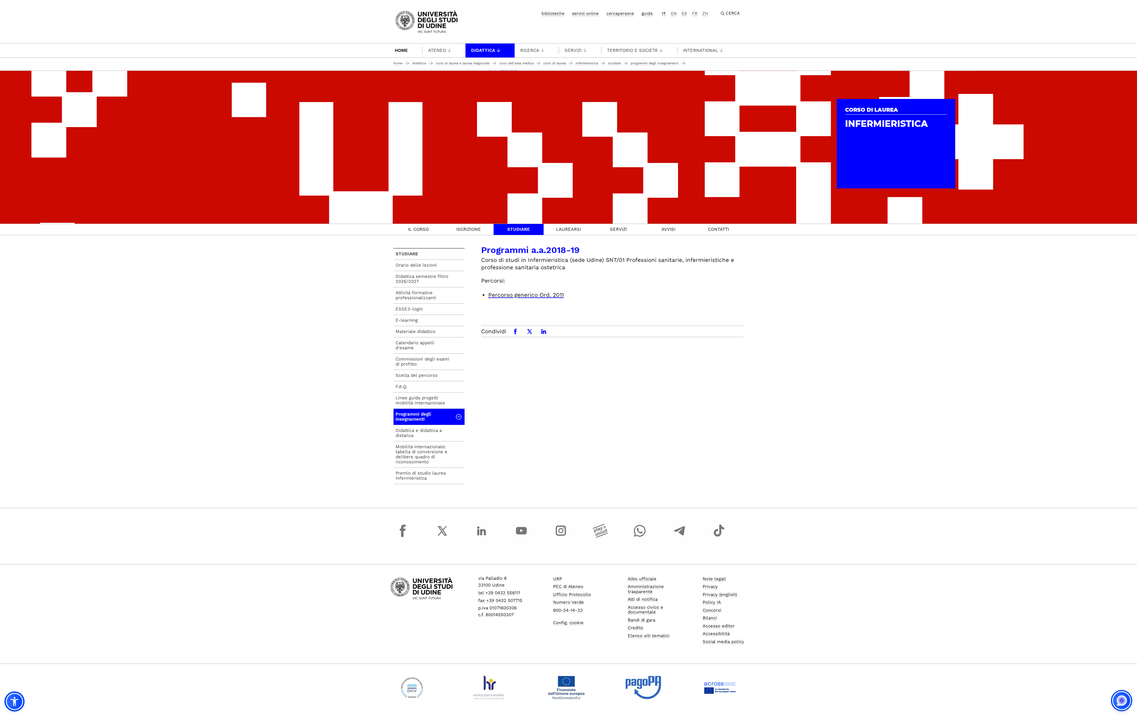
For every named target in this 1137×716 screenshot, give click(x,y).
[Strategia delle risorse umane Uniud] (489, 687)
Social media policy (723, 641)
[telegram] (679, 536)
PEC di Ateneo (568, 586)
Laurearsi (568, 229)
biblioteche (553, 13)
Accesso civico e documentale (645, 610)
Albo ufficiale (642, 579)
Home (401, 50)
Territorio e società (632, 50)
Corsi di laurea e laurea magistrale (462, 63)
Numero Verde (568, 602)
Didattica (483, 50)
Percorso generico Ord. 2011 (526, 294)
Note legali (714, 579)
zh (705, 13)
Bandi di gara (641, 620)
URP (557, 579)
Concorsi (712, 610)
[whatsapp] (640, 536)
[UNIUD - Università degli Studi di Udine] (427, 21)
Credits (635, 627)
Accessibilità (716, 633)
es (684, 13)
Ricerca (529, 50)
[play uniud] (600, 536)
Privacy (710, 586)
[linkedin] (482, 536)
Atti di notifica (643, 599)
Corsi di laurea (554, 63)
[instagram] (561, 536)
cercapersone (620, 13)
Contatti (718, 229)
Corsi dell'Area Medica (516, 63)
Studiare (614, 63)
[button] (14, 701)
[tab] (419, 229)
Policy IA (712, 602)
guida (647, 13)
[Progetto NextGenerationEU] (566, 687)
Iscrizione (468, 229)
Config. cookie (568, 622)
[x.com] (442, 536)
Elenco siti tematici (648, 635)
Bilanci (710, 618)
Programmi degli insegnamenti (655, 63)
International (700, 50)
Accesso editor (719, 626)
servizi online (585, 13)
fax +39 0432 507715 (500, 600)
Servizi (573, 50)
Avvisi (668, 229)
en (674, 13)
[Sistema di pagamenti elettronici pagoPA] (643, 687)
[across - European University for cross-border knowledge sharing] (720, 687)
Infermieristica (587, 63)
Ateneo (437, 50)
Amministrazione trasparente (646, 589)
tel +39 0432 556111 (499, 592)
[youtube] (521, 536)
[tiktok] (719, 536)
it (664, 13)
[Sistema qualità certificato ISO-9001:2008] (412, 687)
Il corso (418, 229)
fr (694, 13)
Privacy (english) (720, 594)
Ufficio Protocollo (572, 594)
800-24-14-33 (568, 610)
